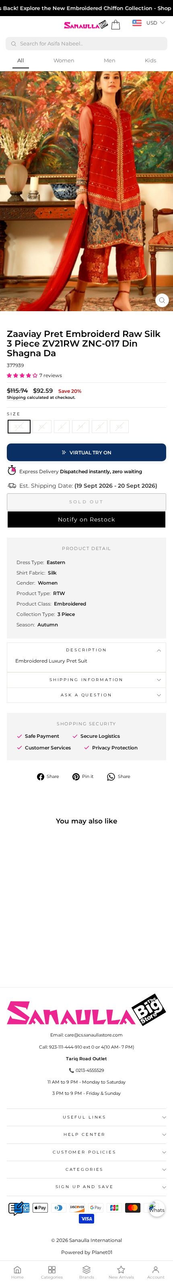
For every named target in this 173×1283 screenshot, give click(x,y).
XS (119, 426)
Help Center (85, 1134)
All (20, 60)
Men (109, 60)
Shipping (16, 397)
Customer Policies (84, 1152)
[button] (22, 375)
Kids (150, 60)
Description (86, 650)
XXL (19, 426)
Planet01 (102, 1252)
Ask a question (86, 695)
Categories (85, 1169)
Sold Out (86, 502)
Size (14, 414)
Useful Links (84, 1117)
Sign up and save (85, 1186)
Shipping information (86, 679)
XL (42, 426)
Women (64, 60)
